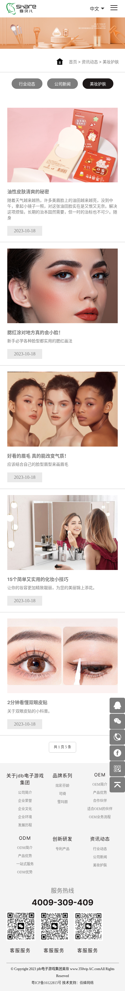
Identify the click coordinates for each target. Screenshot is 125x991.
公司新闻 (62, 84)
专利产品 (62, 849)
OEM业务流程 (100, 817)
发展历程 (25, 825)
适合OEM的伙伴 (99, 809)
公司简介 (25, 793)
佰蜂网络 (87, 983)
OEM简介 (99, 785)
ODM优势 (25, 872)
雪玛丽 (62, 802)
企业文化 (25, 809)
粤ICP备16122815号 (46, 983)
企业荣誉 (25, 801)
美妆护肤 (111, 62)
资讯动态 (90, 62)
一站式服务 (25, 864)
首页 (73, 62)
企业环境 (25, 817)
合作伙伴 (100, 801)
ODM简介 (25, 848)
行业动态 (27, 84)
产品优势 (100, 793)
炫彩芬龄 (62, 786)
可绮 (62, 794)
